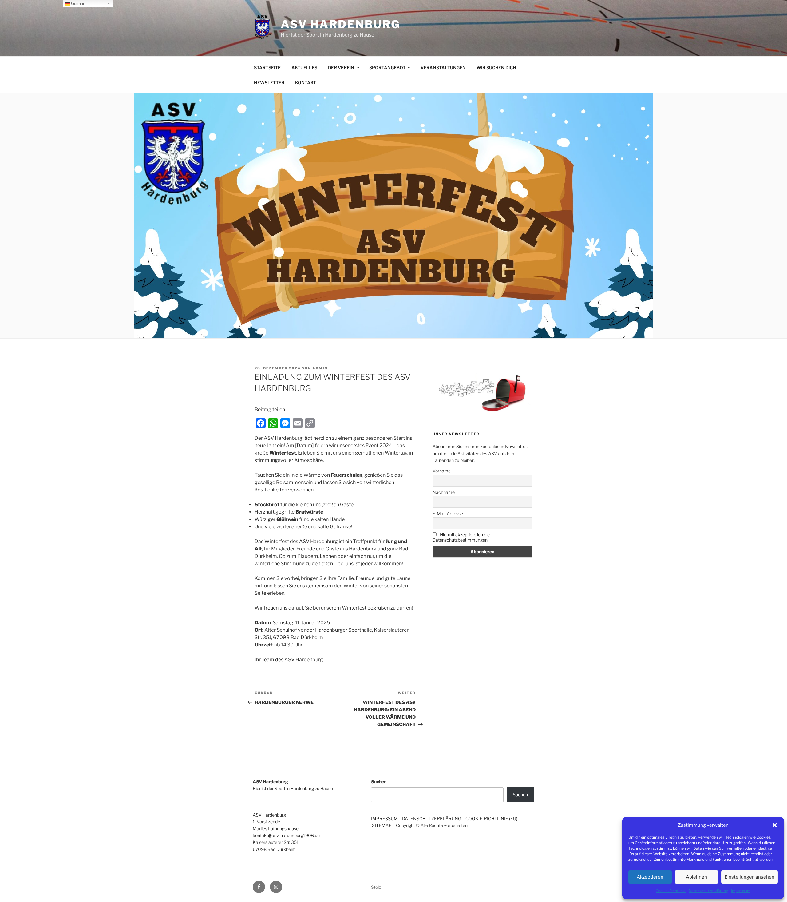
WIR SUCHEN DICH (496, 67)
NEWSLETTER (269, 82)
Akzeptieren (650, 877)
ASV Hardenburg (340, 24)
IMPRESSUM (384, 818)
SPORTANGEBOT (387, 67)
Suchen (378, 781)
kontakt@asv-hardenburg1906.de (286, 835)
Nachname (444, 492)
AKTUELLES (304, 67)
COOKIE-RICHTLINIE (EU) (491, 818)
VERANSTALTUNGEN (443, 67)
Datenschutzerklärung (708, 890)
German (77, 3)
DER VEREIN (341, 67)
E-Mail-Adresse (448, 513)
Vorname (442, 470)
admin (320, 368)
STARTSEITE (267, 67)
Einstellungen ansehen (749, 877)
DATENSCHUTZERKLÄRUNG (431, 818)
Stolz (376, 887)
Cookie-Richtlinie (671, 890)
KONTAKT (305, 82)
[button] (775, 825)
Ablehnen (696, 877)
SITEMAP (382, 825)
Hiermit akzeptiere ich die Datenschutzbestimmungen (461, 537)
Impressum (740, 890)
